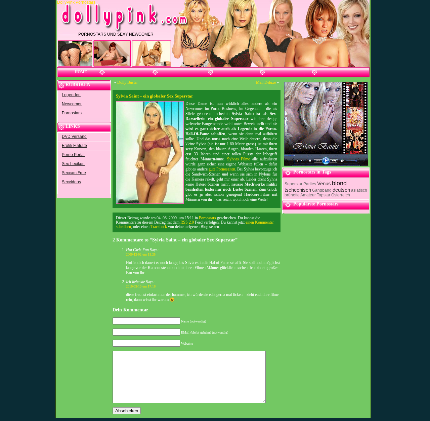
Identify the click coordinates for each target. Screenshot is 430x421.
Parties (309, 184)
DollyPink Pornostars (76, 2)
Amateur (308, 195)
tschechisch (298, 190)
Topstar (323, 195)
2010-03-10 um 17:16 (141, 286)
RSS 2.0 (187, 222)
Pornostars (72, 113)
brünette (292, 195)
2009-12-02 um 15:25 (141, 254)
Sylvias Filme (238, 159)
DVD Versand (74, 136)
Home (81, 72)
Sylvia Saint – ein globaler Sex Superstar (154, 96)
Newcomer (72, 104)
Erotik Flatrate (74, 145)
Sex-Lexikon (73, 163)
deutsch (341, 190)
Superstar (293, 184)
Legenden (71, 94)
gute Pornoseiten (222, 169)
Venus (324, 183)
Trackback (158, 227)
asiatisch (359, 190)
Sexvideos (71, 182)
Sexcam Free (74, 172)
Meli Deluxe (266, 82)
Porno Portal (73, 154)
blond (339, 183)
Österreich (340, 195)
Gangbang (322, 190)
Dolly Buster (127, 82)
